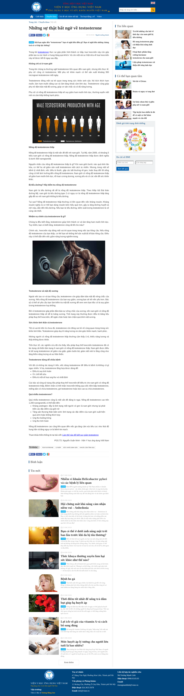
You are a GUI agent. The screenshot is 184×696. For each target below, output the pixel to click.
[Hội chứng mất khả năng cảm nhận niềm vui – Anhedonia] (44, 508)
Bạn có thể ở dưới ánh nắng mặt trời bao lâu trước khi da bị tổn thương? (84, 533)
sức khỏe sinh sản (70, 447)
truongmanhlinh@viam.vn (128, 685)
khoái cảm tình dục (87, 447)
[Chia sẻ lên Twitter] (44, 35)
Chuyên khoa (51, 16)
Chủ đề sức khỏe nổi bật (68, 16)
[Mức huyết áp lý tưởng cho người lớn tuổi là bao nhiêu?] (44, 646)
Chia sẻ (39, 35)
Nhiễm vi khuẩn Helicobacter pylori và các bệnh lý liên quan (84, 480)
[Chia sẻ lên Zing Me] (48, 35)
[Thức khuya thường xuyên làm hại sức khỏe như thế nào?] (44, 560)
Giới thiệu (40, 16)
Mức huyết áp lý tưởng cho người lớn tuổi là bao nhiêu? (84, 643)
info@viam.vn (83, 691)
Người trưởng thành (102, 35)
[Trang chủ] (31, 16)
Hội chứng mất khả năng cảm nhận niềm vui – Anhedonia (83, 505)
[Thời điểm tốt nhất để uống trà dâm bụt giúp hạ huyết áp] (44, 603)
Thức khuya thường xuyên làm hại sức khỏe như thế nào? (83, 558)
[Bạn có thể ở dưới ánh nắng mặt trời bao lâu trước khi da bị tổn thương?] (44, 535)
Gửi (32, 35)
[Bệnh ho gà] (44, 583)
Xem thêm (69, 662)
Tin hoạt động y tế (87, 16)
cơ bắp (58, 447)
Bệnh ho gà (68, 578)
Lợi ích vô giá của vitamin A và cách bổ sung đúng (84, 623)
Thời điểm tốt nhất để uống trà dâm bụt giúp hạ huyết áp (84, 600)
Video (99, 16)
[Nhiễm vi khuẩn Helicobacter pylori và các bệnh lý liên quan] (44, 483)
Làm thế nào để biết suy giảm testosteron (80, 435)
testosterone (43, 52)
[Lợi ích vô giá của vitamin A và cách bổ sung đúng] (44, 626)
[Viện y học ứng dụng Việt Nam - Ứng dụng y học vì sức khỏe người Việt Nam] (36, 7)
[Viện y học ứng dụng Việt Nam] (49, 675)
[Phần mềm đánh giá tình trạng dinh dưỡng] (135, 139)
